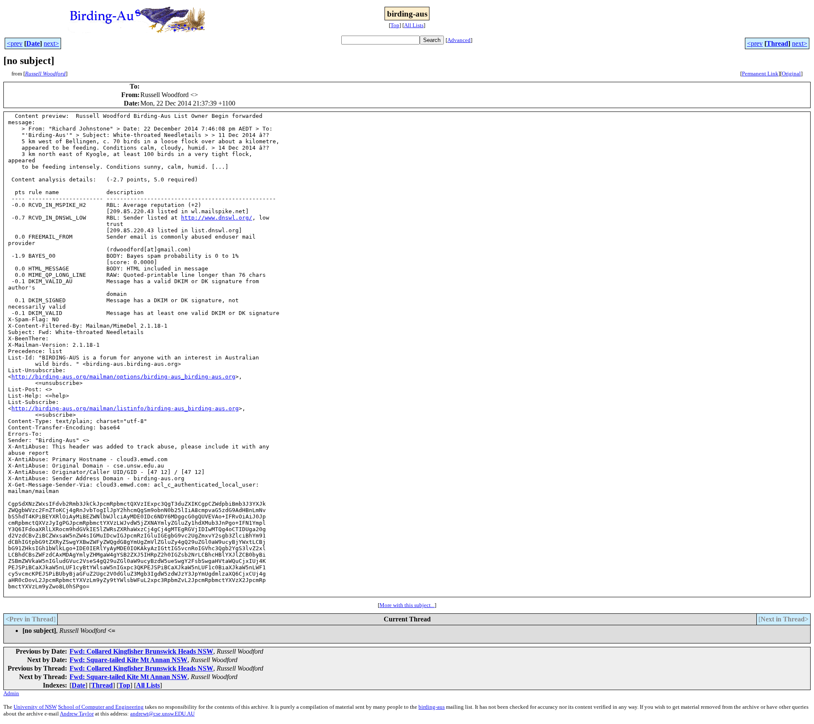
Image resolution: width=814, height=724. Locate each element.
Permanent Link (760, 73)
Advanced (459, 40)
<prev (14, 43)
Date (33, 43)
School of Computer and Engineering (101, 707)
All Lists (414, 25)
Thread (777, 43)
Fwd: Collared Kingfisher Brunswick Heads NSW (141, 651)
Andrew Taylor (77, 713)
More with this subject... (407, 605)
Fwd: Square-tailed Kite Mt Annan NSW (128, 659)
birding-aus (431, 707)
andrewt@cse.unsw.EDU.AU (162, 713)
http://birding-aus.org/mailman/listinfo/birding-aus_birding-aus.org (125, 408)
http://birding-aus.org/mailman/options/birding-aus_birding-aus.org (123, 376)
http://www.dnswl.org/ (216, 217)
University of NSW (35, 707)
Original (791, 73)
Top (394, 25)
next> (51, 43)
